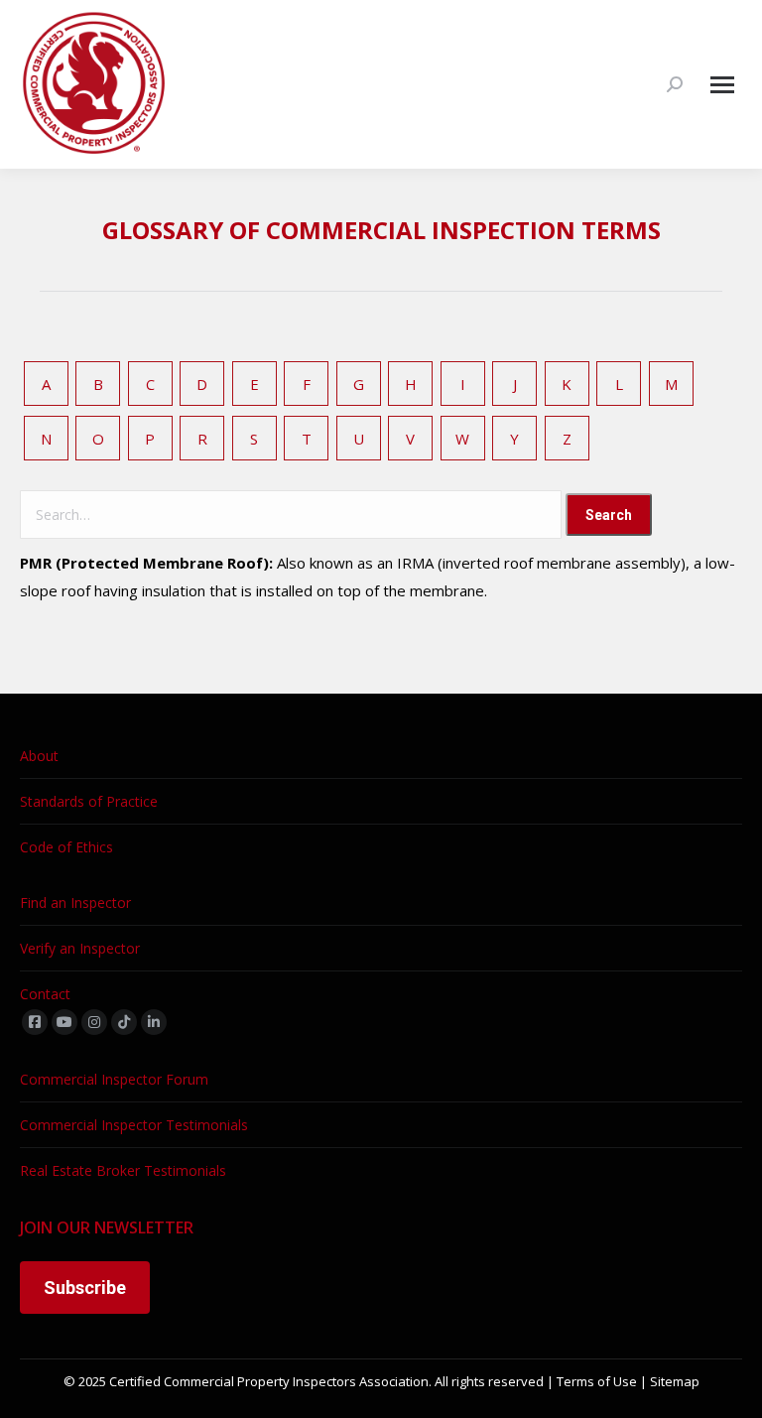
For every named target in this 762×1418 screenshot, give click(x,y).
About (39, 755)
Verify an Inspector (80, 948)
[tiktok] (124, 1022)
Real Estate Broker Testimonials (123, 1170)
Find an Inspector (75, 902)
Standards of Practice (89, 801)
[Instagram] (94, 1022)
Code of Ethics (66, 847)
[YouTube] (64, 1022)
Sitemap (674, 1381)
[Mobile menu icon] (722, 84)
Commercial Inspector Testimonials (134, 1124)
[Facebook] (35, 1022)
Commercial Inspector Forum (114, 1079)
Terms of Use (597, 1381)
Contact (45, 993)
